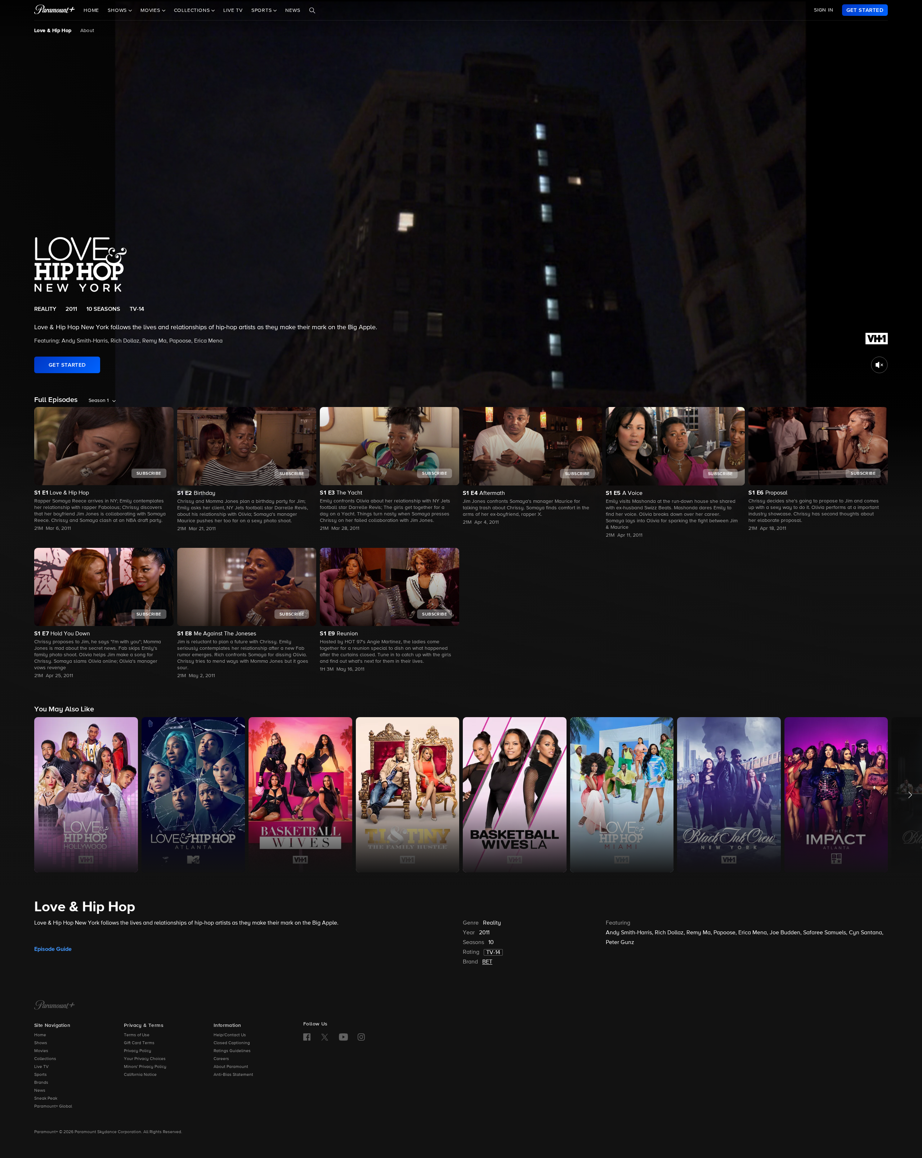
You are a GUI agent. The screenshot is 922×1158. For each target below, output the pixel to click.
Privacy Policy (137, 1051)
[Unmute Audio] (879, 365)
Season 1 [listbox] (99, 400)
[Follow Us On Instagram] (361, 1037)
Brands (41, 1083)
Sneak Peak (45, 1098)
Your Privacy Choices (145, 1059)
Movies (41, 1051)
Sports (40, 1075)
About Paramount (231, 1067)
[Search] (312, 10)
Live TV (233, 10)
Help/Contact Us (230, 1035)
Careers (221, 1059)
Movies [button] (151, 10)
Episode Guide (53, 949)
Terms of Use (136, 1035)
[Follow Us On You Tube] (343, 1037)
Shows (40, 1043)
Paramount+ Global (53, 1106)
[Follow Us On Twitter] (324, 1037)
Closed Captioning (232, 1043)
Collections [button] (193, 10)
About (87, 30)
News (292, 10)
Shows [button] (118, 10)
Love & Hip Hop (53, 30)
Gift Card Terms (139, 1043)
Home (91, 10)
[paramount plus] (54, 10)
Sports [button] (262, 10)
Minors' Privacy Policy (145, 1067)
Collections (45, 1059)
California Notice (140, 1075)
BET (487, 962)
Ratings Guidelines (232, 1051)
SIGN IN (823, 10)
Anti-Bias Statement (233, 1075)
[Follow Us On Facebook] (306, 1037)
